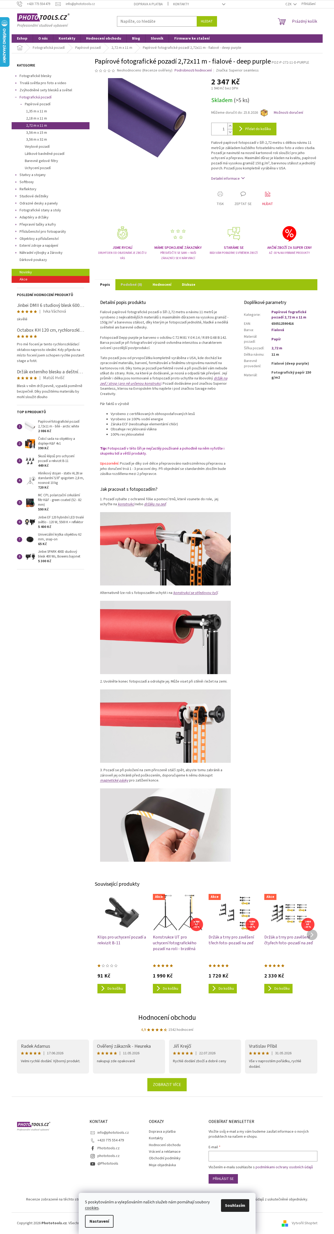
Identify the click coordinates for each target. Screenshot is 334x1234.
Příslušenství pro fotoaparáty (43, 231)
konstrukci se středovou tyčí (195, 592)
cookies (92, 1208)
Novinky (26, 272)
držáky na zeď (155, 504)
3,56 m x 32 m (36, 139)
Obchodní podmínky (165, 1158)
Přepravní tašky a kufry (38, 224)
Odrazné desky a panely (39, 203)
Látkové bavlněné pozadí (44, 153)
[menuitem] (22, 38)
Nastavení (99, 1221)
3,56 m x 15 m (36, 132)
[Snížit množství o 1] (230, 132)
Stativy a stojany (33, 175)
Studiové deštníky (34, 196)
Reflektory (28, 189)
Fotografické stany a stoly (40, 210)
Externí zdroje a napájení (39, 245)
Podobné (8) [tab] (131, 284)
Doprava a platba (148, 4)
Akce (23, 279)
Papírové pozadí (37, 104)
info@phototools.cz (113, 1132)
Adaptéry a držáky (34, 217)
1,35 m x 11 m (36, 111)
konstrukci (126, 504)
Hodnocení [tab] (162, 284)
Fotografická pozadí (35, 97)
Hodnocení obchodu (167, 1017)
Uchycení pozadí (38, 168)
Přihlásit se (223, 1178)
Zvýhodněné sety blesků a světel (46, 90)
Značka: (237, 70)
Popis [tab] (105, 284)
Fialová (277, 330)
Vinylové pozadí (37, 146)
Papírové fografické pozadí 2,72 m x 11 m (289, 314)
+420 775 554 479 (110, 1140)
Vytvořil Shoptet (304, 1223)
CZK (288, 4)
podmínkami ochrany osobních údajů (284, 1167)
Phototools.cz (108, 1148)
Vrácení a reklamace (165, 1151)
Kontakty (181, 4)
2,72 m (276, 348)
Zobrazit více (167, 1085)
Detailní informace (225, 178)
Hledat (207, 21)
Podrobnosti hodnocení (193, 70)
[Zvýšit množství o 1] (230, 126)
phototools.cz (108, 1156)
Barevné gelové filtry (41, 161)
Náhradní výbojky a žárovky (41, 252)
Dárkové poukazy (33, 260)
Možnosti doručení (288, 112)
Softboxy (27, 182)
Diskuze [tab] (188, 284)
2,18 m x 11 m (36, 118)
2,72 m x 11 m (36, 125)
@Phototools (107, 1163)
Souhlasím (235, 1205)
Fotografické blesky (35, 76)
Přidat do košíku (258, 129)
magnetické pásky (114, 780)
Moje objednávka (162, 1165)
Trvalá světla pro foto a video (43, 83)
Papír (276, 339)
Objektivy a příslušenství (39, 238)
